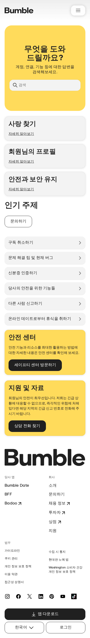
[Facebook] (18, 596)
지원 (53, 531)
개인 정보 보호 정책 (18, 566)
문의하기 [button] (18, 221)
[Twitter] (29, 596)
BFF (8, 494)
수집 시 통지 (57, 551)
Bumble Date (17, 486)
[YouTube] (63, 596)
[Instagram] (7, 596)
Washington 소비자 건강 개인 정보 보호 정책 (65, 569)
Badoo (11, 503)
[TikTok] (74, 596)
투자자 (55, 513)
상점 (53, 522)
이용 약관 (11, 574)
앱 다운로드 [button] (48, 614)
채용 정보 (57, 503)
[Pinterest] (51, 596)
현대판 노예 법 (59, 559)
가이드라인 (12, 550)
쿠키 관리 (11, 558)
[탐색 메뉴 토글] (78, 10)
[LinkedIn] (40, 596)
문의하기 (57, 494)
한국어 (21, 627)
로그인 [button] (66, 627)
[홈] (19, 10)
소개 (53, 486)
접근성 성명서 (14, 582)
